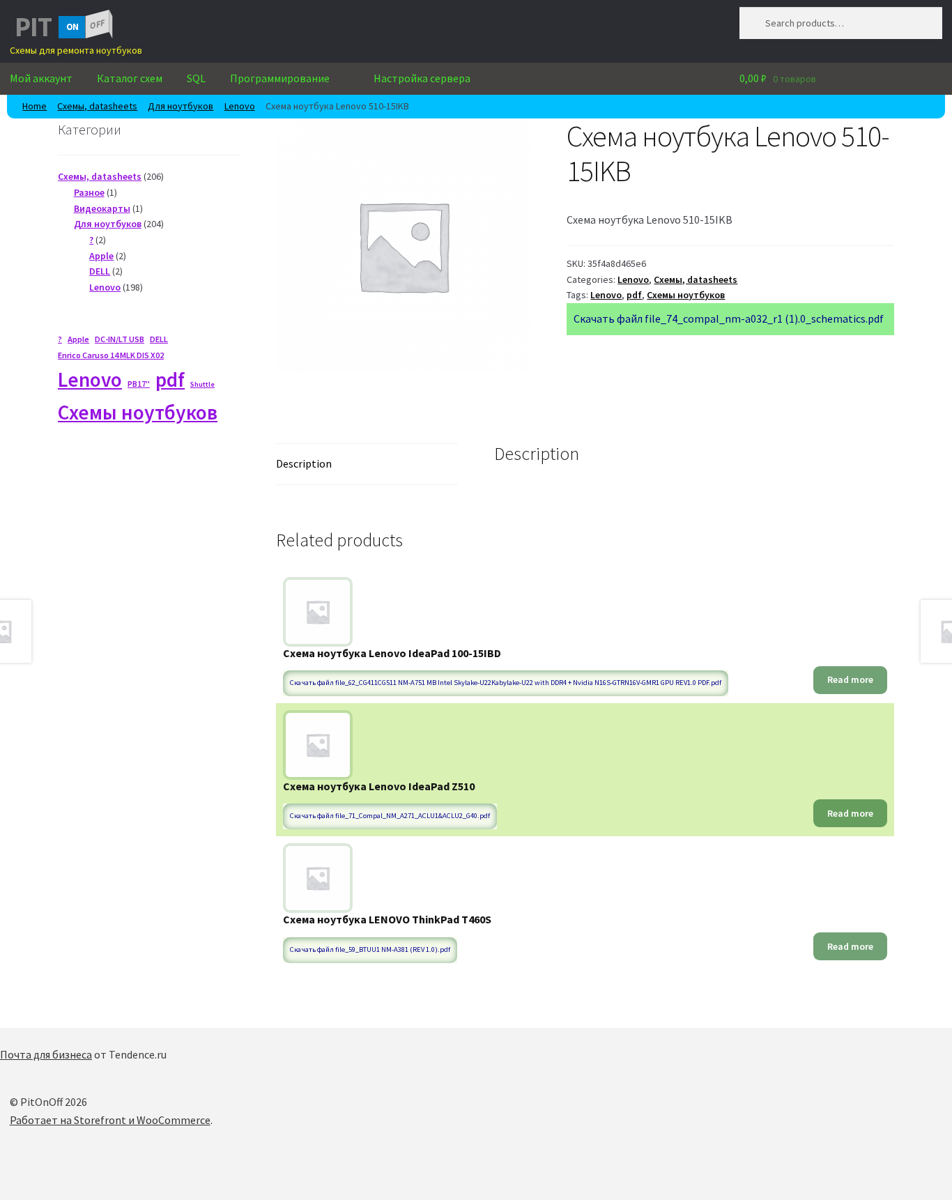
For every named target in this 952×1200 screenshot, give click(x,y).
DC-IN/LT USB (119, 339)
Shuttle (202, 384)
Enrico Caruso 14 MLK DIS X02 (111, 355)
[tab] (367, 464)
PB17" (139, 383)
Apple (78, 339)
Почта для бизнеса (46, 1054)
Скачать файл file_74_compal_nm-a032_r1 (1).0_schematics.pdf (729, 318)
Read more (850, 679)
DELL (159, 339)
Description (304, 463)
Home (34, 106)
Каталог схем (129, 78)
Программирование (280, 78)
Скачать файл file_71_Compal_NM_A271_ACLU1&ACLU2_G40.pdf (390, 815)
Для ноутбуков (180, 106)
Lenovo (239, 106)
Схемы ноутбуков (686, 295)
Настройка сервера (422, 78)
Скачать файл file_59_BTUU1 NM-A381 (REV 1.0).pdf (370, 949)
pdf (634, 295)
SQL (196, 78)
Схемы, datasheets (97, 106)
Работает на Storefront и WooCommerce (110, 1120)
